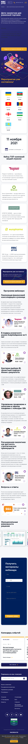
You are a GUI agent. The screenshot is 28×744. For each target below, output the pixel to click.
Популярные (4, 692)
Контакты (17, 708)
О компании (18, 697)
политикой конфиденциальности (12, 737)
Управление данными (7, 689)
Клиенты (3, 702)
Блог (16, 699)
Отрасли (3, 697)
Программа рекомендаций (19, 705)
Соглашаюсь (14, 741)
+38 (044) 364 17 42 (19, 2)
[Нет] (26, 739)
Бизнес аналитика (6, 684)
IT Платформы (5, 699)
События (17, 702)
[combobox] (7, 580)
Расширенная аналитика (8, 687)
